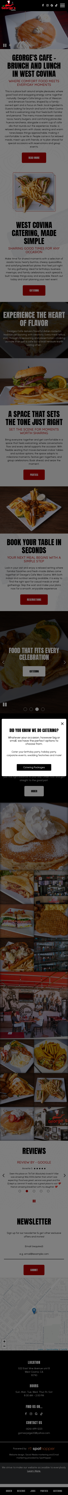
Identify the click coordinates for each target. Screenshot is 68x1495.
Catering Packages (34, 767)
